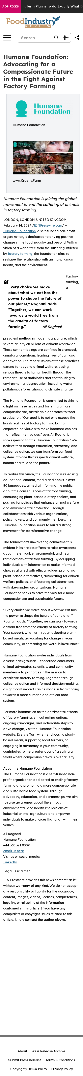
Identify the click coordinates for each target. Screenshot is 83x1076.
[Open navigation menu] (7, 38)
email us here (13, 851)
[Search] (56, 37)
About (22, 1051)
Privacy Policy (62, 1069)
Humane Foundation (19, 231)
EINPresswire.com (48, 225)
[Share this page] (77, 38)
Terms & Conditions (60, 1060)
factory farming (20, 254)
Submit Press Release (25, 1060)
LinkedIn (10, 862)
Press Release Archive (48, 1051)
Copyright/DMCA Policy (28, 1069)
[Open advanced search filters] (66, 37)
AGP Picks (10, 6)
